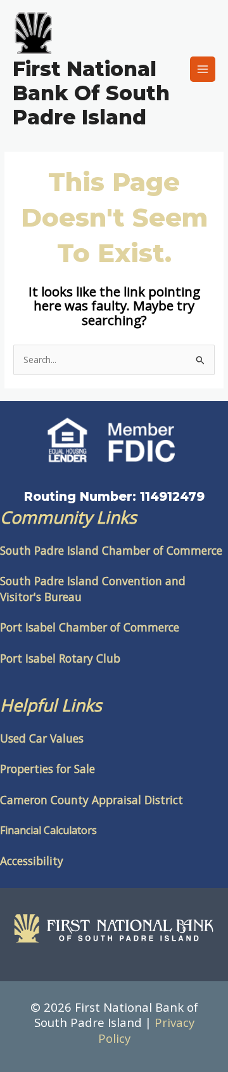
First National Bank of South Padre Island (91, 93)
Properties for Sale (47, 768)
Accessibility (31, 860)
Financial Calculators (48, 830)
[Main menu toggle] (203, 69)
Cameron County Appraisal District (91, 799)
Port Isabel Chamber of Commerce (89, 627)
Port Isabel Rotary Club (60, 658)
